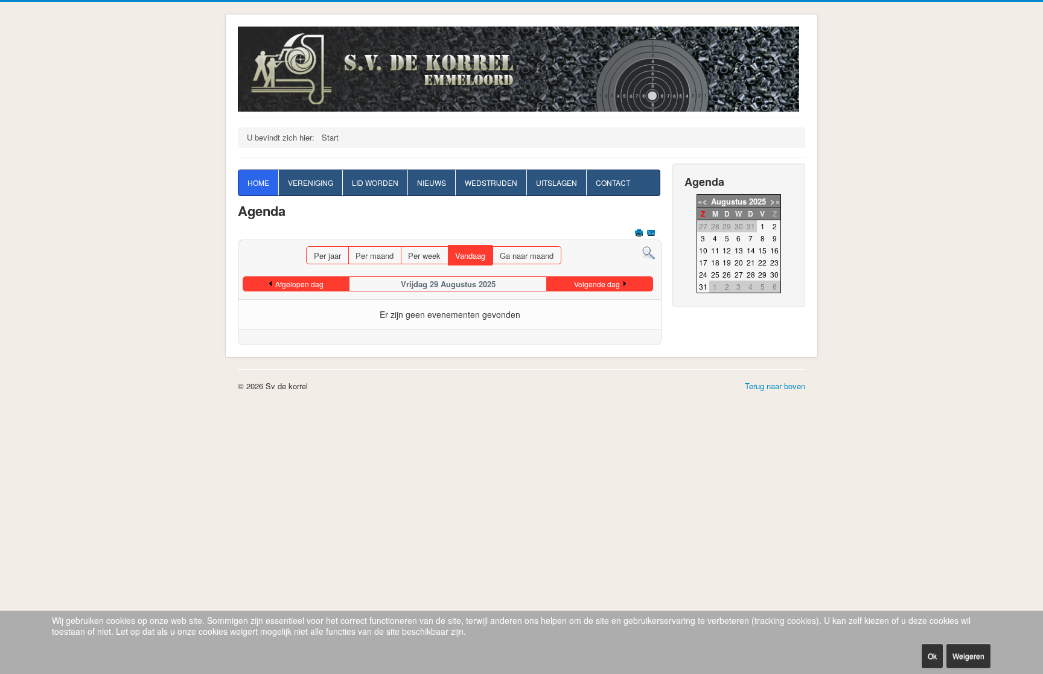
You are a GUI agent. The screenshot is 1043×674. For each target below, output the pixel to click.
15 (762, 250)
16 (774, 250)
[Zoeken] (648, 252)
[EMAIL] (652, 234)
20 (739, 262)
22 (762, 262)
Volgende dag (597, 284)
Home (258, 182)
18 (715, 262)
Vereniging (310, 182)
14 (751, 250)
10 (703, 250)
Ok (932, 655)
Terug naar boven (775, 386)
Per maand (375, 255)
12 (726, 250)
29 (762, 274)
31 (703, 286)
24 (703, 274)
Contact (613, 182)
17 (703, 262)
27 (739, 274)
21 (751, 262)
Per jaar (327, 255)
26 (726, 274)
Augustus (729, 201)
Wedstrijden (491, 182)
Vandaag (470, 255)
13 (739, 250)
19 (726, 262)
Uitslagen (556, 182)
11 (715, 250)
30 (774, 274)
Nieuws (431, 182)
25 (715, 274)
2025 (757, 201)
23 (774, 262)
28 (751, 274)
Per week (424, 255)
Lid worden (375, 182)
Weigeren (968, 655)
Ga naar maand (526, 255)
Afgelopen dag (299, 284)
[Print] (640, 234)
